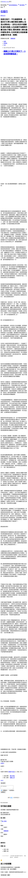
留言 (13, 771)
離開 (9, 875)
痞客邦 (10, 771)
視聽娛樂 (12, 38)
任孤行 (4, 11)
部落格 (5, 43)
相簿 (5, 41)
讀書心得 (12, 777)
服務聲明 (16, 857)
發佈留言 (3, 792)
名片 (5, 45)
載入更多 (3, 783)
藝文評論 (12, 776)
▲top (2, 780)
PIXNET (7, 855)
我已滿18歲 (3, 875)
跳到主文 (3, 15)
